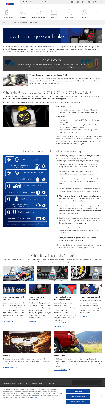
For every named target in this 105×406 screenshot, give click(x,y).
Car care (14, 22)
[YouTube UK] (89, 2)
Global (14, 383)
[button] (23, 14)
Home (4, 22)
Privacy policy (34, 397)
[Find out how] (14, 290)
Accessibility (50, 383)
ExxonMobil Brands (47, 2)
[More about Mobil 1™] (27, 343)
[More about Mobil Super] (78, 343)
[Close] (101, 396)
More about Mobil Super (60, 370)
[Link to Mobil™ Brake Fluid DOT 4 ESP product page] (52, 273)
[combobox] (87, 382)
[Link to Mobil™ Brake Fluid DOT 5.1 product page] (18, 273)
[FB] (83, 2)
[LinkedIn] (72, 2)
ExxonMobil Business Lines (30, 2)
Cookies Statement (37, 383)
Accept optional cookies (78, 402)
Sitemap (6, 383)
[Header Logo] (10, 2)
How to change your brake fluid (28, 22)
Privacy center (78, 391)
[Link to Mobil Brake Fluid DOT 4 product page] (86, 273)
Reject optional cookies (78, 396)
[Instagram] (78, 2)
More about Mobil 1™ (8, 367)
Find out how (6, 321)
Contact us (23, 383)
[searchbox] (85, 382)
